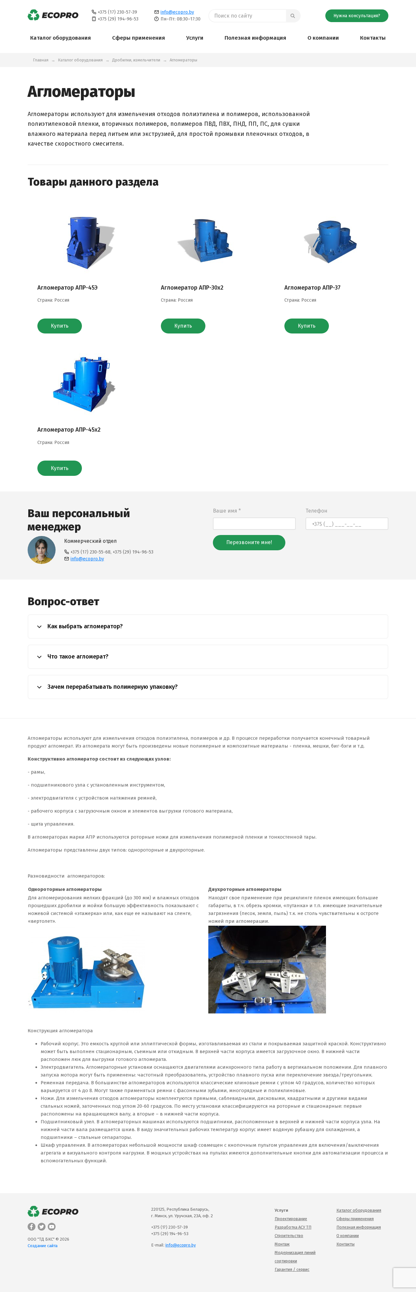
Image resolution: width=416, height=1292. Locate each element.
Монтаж (282, 1244)
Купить (60, 326)
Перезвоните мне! (249, 542)
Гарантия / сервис (292, 1269)
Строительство (289, 1235)
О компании (323, 37)
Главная (40, 60)
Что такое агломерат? (77, 656)
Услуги (194, 37)
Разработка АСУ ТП (293, 1227)
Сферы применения (138, 37)
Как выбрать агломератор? (84, 626)
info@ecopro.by (177, 12)
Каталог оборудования (60, 37)
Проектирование (291, 1218)
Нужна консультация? (356, 16)
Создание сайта (43, 1245)
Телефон (316, 511)
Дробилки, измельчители (136, 60)
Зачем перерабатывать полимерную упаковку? (112, 686)
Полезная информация (255, 37)
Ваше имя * (227, 511)
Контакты (373, 37)
